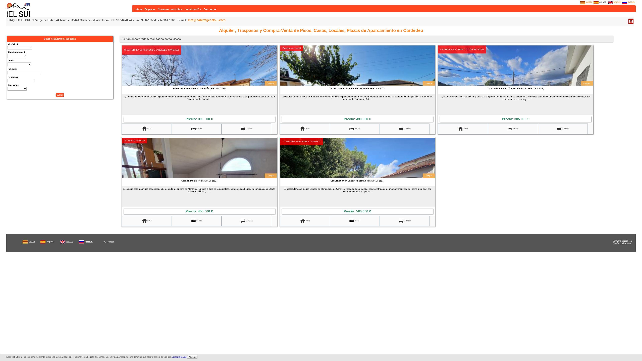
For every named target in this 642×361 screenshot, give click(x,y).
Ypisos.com (627, 241)
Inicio (138, 9)
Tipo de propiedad (16, 52)
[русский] (81, 241)
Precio (11, 60)
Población (12, 69)
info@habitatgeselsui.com (206, 20)
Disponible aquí (179, 357)
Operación (13, 44)
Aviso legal (109, 242)
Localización (193, 9)
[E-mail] (630, 21)
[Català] (25, 241)
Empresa (149, 9)
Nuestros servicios (170, 9)
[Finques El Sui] (18, 16)
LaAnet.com (625, 243)
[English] (62, 241)
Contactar (209, 9)
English (617, 2)
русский (631, 2)
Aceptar (192, 357)
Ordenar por (13, 85)
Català (588, 2)
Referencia (13, 77)
